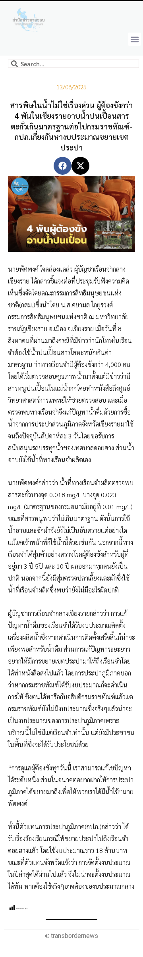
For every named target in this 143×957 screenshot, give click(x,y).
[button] (134, 39)
